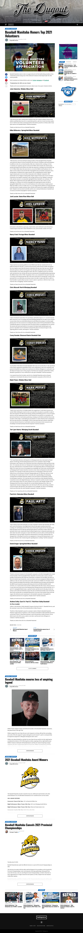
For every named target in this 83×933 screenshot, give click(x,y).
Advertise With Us (50, 925)
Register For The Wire (41, 925)
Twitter (34, 80)
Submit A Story (33, 925)
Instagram (39, 80)
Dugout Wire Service (14, 40)
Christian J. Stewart (14, 832)
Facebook (46, 80)
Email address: (61, 104)
